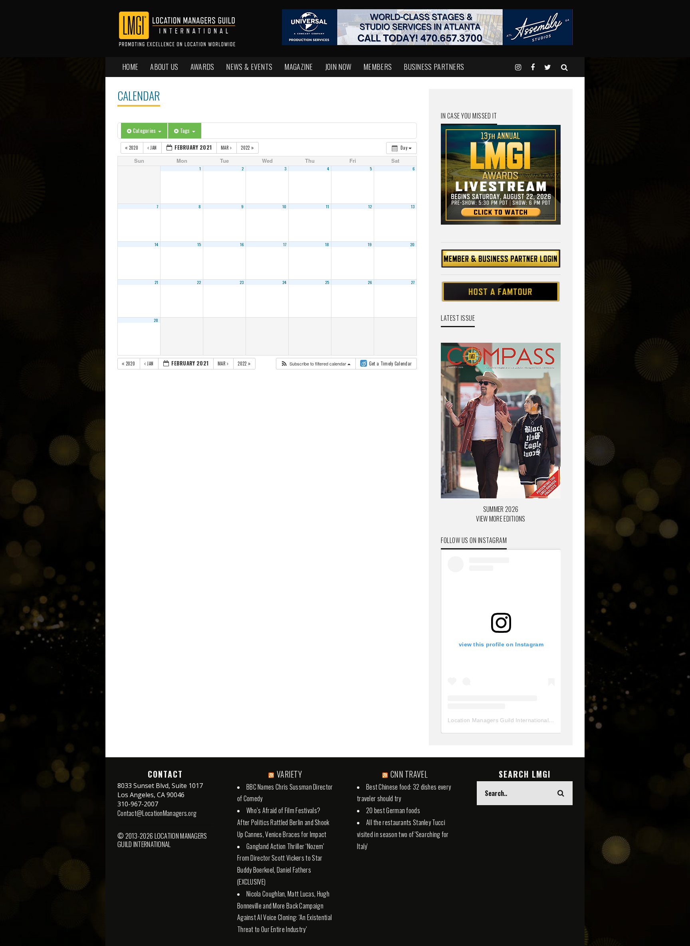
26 (370, 282)
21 (157, 282)
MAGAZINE (298, 66)
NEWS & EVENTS (249, 66)
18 (327, 244)
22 (199, 282)
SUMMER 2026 (500, 509)
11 (327, 206)
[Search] (564, 66)
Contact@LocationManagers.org (156, 813)
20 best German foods (393, 810)
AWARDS (202, 66)
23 (242, 282)
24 (284, 282)
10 (284, 206)
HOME (130, 66)
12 (370, 206)
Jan (153, 147)
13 (413, 206)
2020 (133, 147)
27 (413, 282)
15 (199, 244)
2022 (246, 147)
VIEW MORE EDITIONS (500, 518)
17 (285, 244)
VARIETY (289, 774)
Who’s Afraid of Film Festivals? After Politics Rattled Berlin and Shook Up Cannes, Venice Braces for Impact (283, 822)
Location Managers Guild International (498, 720)
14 (157, 244)
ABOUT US (164, 66)
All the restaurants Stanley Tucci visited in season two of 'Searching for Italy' (403, 834)
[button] (315, 363)
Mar (225, 147)
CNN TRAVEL (409, 774)
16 (242, 244)
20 (412, 244)
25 (327, 282)
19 (370, 244)
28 (156, 320)
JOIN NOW (338, 66)
